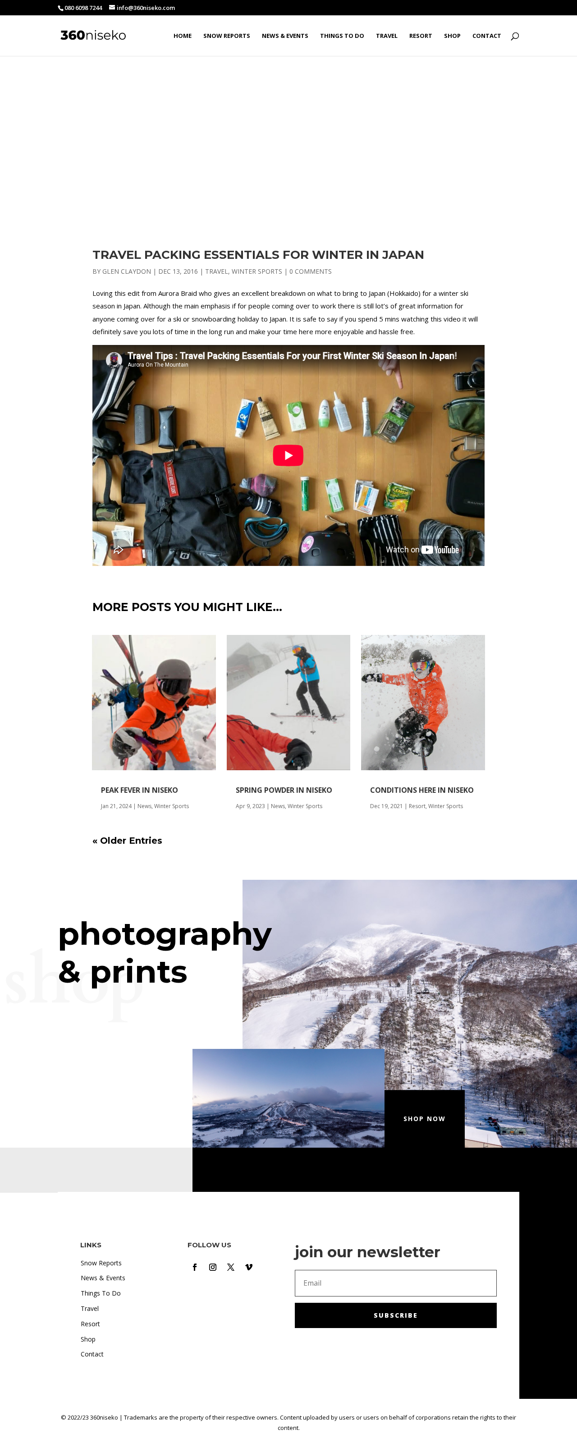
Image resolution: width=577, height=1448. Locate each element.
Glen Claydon (126, 271)
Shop (452, 36)
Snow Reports (226, 36)
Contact (486, 36)
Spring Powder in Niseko (284, 790)
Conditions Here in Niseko (422, 790)
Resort (420, 36)
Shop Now (424, 1118)
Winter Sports (257, 271)
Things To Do (342, 36)
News (144, 806)
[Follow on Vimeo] (249, 1267)
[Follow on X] (231, 1267)
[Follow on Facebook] (195, 1267)
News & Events (285, 36)
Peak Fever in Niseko (139, 790)
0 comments (310, 271)
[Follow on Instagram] (213, 1267)
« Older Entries (127, 840)
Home (183, 36)
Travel (387, 36)
